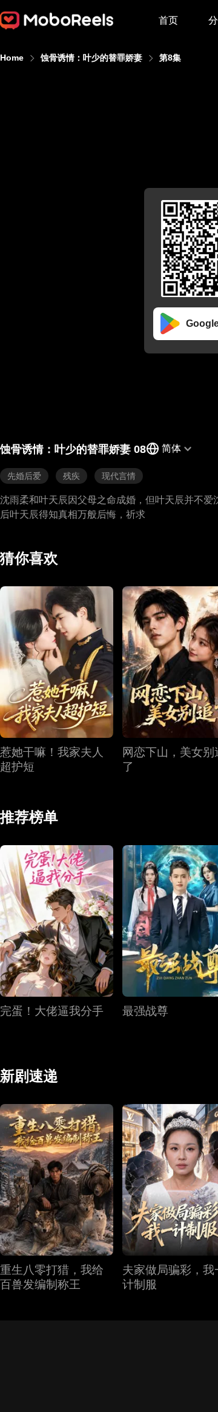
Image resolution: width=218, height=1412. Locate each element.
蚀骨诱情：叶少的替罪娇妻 (91, 57)
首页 (168, 20)
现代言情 (119, 476)
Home (12, 57)
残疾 (71, 476)
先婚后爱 (24, 476)
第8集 (170, 57)
